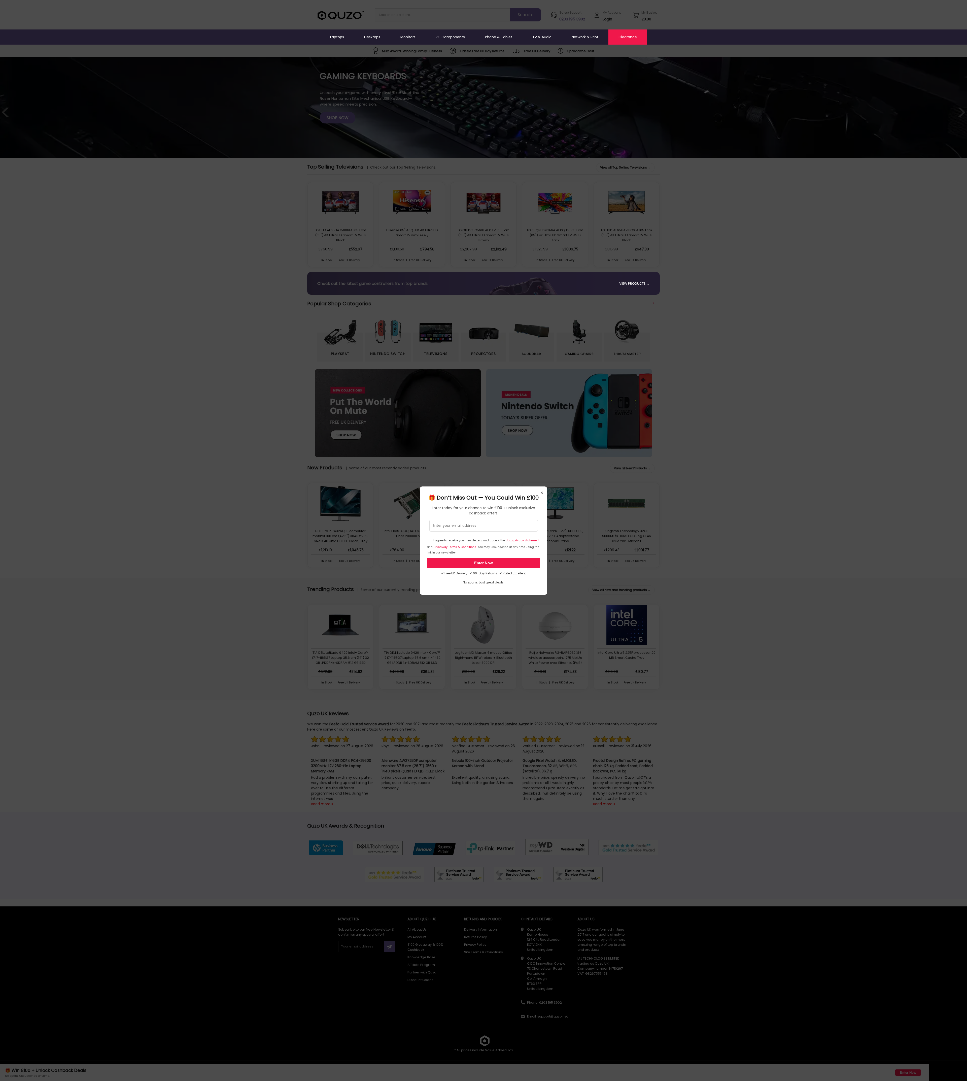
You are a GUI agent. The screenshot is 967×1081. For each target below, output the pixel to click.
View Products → (634, 283)
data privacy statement (522, 540)
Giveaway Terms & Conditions (454, 547)
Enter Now (483, 563)
